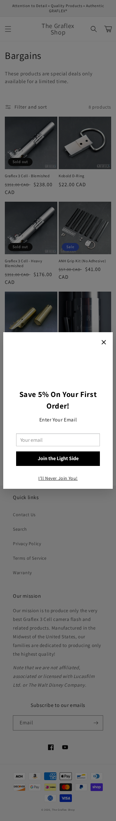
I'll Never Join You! (58, 478)
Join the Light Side (58, 458)
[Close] (103, 343)
